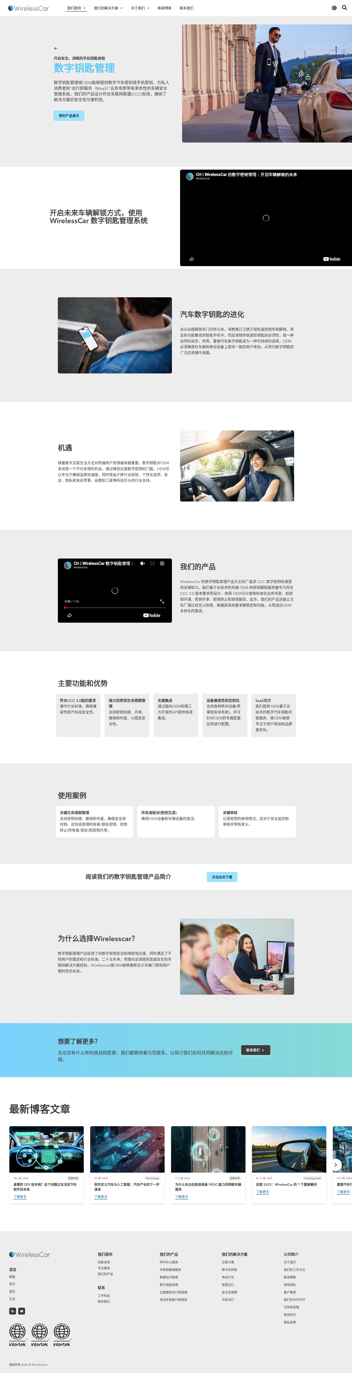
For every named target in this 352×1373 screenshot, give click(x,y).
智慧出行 (228, 1285)
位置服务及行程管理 (173, 1292)
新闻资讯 (290, 1315)
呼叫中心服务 (169, 1262)
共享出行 (228, 1300)
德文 (12, 1291)
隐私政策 (290, 1322)
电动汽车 (228, 1277)
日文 (12, 1299)
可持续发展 (291, 1307)
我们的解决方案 (235, 1254)
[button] (69, 116)
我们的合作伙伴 (294, 1300)
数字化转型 (229, 1270)
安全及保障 (229, 1292)
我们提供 (105, 1254)
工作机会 (104, 1295)
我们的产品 (105, 1274)
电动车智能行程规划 (173, 1300)
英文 (12, 1284)
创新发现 (104, 1262)
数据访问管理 (169, 1277)
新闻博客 (290, 1277)
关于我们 (290, 1262)
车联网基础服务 (170, 1270)
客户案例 (290, 1292)
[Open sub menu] (84, 8)
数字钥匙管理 (169, 1285)
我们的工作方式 (294, 1270)
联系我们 (104, 1301)
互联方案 (228, 1262)
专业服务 (104, 1268)
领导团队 (290, 1285)
